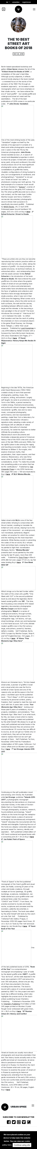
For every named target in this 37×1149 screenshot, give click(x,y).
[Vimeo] (24, 1122)
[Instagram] (19, 1122)
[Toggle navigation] (34, 9)
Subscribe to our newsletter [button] (18, 1117)
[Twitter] (14, 1122)
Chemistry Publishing (12, 1004)
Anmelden (16, 2)
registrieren (26, 2)
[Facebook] (9, 1122)
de (7, 2)
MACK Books (9, 207)
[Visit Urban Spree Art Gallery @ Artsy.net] (29, 1122)
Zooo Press (23, 557)
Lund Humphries (27, 328)
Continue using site (22, 1145)
